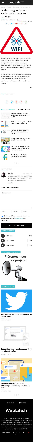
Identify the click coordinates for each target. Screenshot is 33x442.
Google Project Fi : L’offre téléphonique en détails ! (19, 155)
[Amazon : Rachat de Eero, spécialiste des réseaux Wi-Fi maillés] (5, 116)
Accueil (3, 7)
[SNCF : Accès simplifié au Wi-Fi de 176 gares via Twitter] (5, 124)
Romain (10, 173)
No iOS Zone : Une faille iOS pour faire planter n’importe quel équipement (20, 148)
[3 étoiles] (19, 21)
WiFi (12, 94)
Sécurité (9, 7)
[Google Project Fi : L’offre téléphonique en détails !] (5, 157)
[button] (30, 2)
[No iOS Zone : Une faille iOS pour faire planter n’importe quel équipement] (5, 149)
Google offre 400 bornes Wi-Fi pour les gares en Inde (21, 139)
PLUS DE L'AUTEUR (24, 109)
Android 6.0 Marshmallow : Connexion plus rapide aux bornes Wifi (19, 131)
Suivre (30, 240)
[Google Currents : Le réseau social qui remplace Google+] (16, 335)
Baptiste (5, 19)
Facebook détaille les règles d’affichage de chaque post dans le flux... (15, 386)
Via (31, 88)
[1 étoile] (17, 21)
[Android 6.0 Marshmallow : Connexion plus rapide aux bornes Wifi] (5, 132)
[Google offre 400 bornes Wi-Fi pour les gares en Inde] (5, 140)
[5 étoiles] (21, 21)
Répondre (10, 182)
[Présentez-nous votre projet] (14, 280)
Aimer (30, 235)
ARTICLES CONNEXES (8, 109)
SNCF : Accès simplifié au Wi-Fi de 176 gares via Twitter (21, 122)
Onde (8, 94)
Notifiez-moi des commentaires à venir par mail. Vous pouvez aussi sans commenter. (15, 218)
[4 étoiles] (20, 21)
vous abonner (19, 218)
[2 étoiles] (18, 21)
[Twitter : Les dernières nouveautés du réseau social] (16, 301)
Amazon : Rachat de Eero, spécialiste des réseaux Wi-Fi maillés (20, 115)
